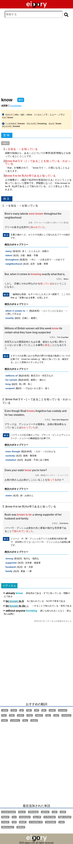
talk (29, 710)
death (22, 822)
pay (48, 715)
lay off (37, 817)
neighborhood (13, 264)
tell (36, 710)
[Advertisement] (36, 57)
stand (34, 720)
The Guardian (62, 337)
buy (25, 720)
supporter (11, 562)
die (43, 710)
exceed (62, 710)
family (8, 571)
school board (8, 812)
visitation (10, 460)
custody (10, 455)
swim (20, 715)
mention (66, 715)
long (8, 384)
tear (56, 715)
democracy (7, 827)
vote (61, 822)
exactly (9, 318)
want (4, 720)
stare (4, 710)
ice (14, 817)
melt (63, 812)
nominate (50, 822)
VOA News (63, 523)
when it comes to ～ (16, 311)
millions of (11, 375)
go (21, 710)
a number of (36, 822)
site (54, 812)
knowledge (16, 105)
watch (39, 715)
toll (14, 822)
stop (30, 715)
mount (5, 822)
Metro (66, 279)
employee (25, 817)
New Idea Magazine (60, 420)
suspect (10, 388)
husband (10, 567)
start (14, 710)
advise (45, 812)
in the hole (49, 817)
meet (52, 710)
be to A (15, 601)
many (8, 251)
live (4, 715)
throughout (12, 259)
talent (8, 255)
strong (9, 558)
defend (20, 827)
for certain (11, 380)
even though (12, 451)
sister (8, 495)
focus (22, 812)
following (33, 812)
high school (64, 817)
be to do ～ (17, 605)
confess (15, 720)
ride (12, 715)
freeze (5, 817)
